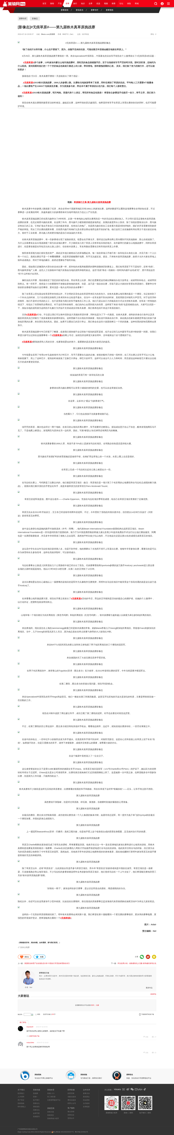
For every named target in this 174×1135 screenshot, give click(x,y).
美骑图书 (36, 1116)
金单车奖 (36, 1113)
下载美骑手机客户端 (147, 1014)
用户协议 (21, 1100)
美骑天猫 (50, 1112)
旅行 (75, 3)
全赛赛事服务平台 (53, 1100)
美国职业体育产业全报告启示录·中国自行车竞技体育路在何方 (47, 963)
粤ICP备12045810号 (81, 1132)
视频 (106, 3)
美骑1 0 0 (50, 1093)
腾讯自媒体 (72, 1100)
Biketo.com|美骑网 (48, 34)
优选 (98, 3)
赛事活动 (86, 1093)
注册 (97, 1005)
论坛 (121, 3)
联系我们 (21, 1093)
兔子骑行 (36, 1100)
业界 (90, 3)
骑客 (114, 3)
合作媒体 (86, 1103)
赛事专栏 (94, 10)
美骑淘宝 (50, 1115)
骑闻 (52, 3)
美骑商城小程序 (53, 1118)
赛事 (67, 3)
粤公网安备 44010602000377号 (63, 1132)
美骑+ (35, 1097)
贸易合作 (71, 1118)
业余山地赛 (25, 947)
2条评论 (153, 994)
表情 (38, 1014)
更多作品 (149, 988)
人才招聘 (21, 1097)
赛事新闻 (64, 10)
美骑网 (35, 1093)
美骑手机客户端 (34, 1036)
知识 (83, 3)
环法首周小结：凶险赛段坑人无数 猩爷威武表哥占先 (137, 963)
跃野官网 (71, 1093)
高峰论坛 (36, 1110)
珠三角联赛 (51, 1097)
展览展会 (86, 1097)
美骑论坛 (36, 1103)
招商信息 (71, 1115)
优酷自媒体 (72, 1097)
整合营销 (71, 1112)
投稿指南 (21, 1103)
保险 (129, 3)
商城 (137, 3)
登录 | (93, 1005)
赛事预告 (109, 10)
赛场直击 (79, 10)
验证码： (20, 1014)
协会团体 (86, 1100)
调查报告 (36, 1107)
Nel (31, 987)
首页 (44, 3)
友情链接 (86, 1107)
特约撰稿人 (22, 1107)
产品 (60, 3)
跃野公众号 (72, 1103)
